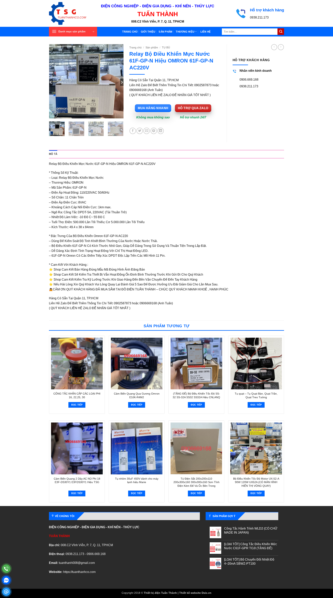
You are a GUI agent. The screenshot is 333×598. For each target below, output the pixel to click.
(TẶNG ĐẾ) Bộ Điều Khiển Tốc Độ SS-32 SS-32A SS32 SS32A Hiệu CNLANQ (196, 395)
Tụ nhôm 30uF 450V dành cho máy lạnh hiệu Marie (136, 480)
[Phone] (6, 568)
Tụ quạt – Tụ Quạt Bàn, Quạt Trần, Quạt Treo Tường (256, 395)
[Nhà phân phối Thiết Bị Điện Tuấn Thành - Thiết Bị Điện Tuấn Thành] (72, 13)
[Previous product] (281, 47)
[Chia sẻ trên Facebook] (133, 131)
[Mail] (6, 591)
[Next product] (274, 47)
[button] (73, 31)
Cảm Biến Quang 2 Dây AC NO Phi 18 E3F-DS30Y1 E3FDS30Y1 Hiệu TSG (77, 480)
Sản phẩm (165, 31)
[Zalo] (6, 580)
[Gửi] (281, 31)
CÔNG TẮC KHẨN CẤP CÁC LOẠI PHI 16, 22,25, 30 (76, 395)
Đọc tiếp (77, 405)
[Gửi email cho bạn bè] (146, 131)
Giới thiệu (148, 31)
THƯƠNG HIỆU (185, 31)
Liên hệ (205, 31)
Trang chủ (129, 31)
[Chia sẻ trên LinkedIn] (160, 131)
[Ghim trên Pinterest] (154, 131)
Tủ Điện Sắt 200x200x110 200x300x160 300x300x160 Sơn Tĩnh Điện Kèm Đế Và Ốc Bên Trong (196, 482)
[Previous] (55, 81)
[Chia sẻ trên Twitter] (139, 131)
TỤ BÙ (166, 47)
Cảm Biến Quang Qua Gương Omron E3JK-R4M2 (137, 395)
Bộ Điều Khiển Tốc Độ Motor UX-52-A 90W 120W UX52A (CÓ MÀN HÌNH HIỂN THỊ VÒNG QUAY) (256, 482)
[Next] (117, 81)
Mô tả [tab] (53, 154)
